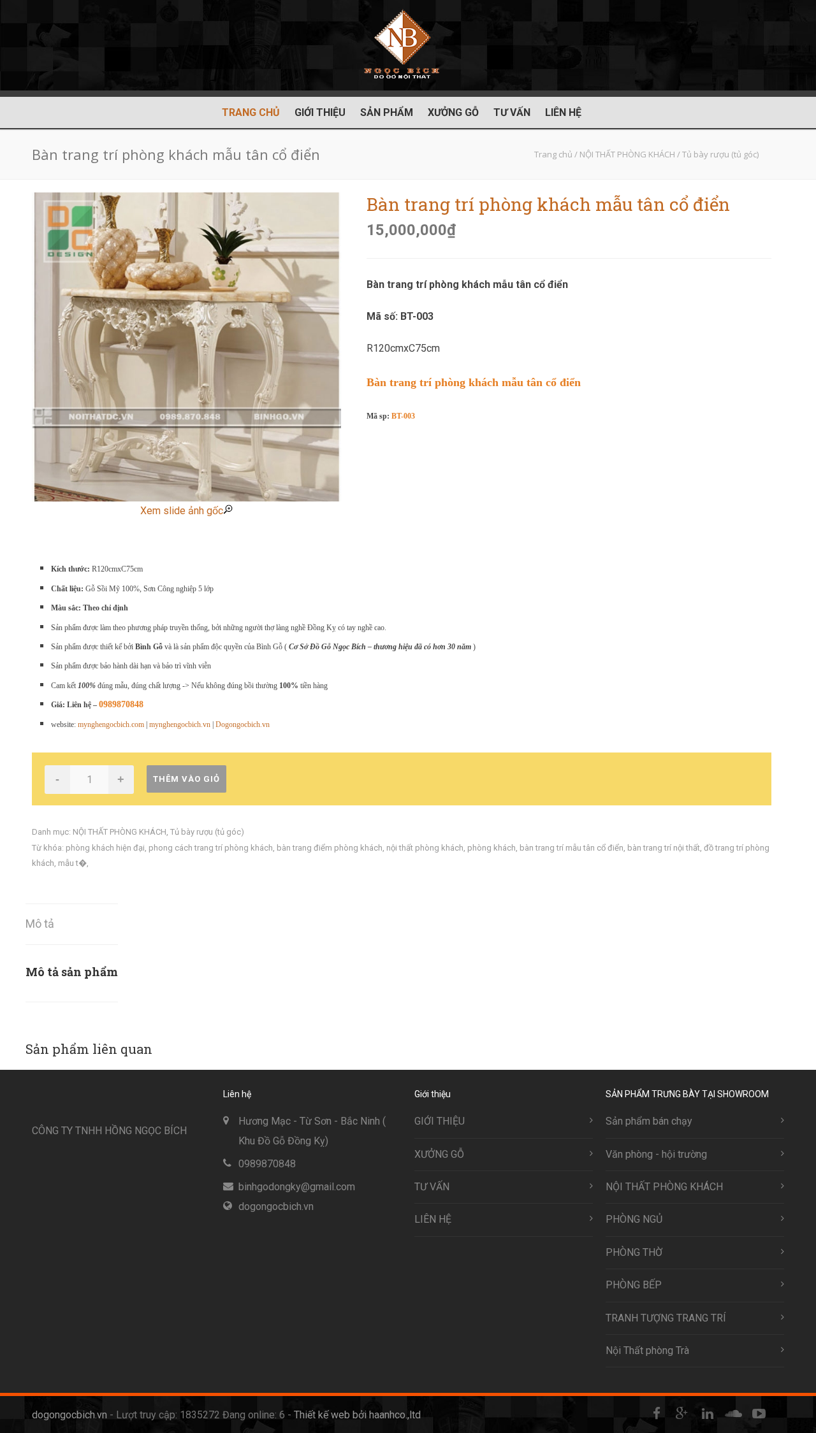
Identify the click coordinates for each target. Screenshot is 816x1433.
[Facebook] (656, 1414)
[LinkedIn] (707, 1414)
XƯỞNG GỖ (453, 112)
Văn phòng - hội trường (656, 1154)
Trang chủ (251, 112)
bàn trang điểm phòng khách (329, 848)
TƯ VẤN (511, 112)
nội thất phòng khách (424, 848)
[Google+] (682, 1414)
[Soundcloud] (733, 1414)
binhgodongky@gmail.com (296, 1187)
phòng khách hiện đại (105, 848)
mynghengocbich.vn (179, 724)
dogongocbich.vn (276, 1206)
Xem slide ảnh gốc (181, 511)
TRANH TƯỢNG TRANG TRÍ (666, 1318)
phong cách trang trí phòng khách (211, 848)
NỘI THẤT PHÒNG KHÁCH (119, 832)
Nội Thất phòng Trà (647, 1350)
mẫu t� (72, 863)
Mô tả (40, 923)
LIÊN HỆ (563, 112)
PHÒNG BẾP (634, 1285)
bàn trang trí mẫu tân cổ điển (571, 848)
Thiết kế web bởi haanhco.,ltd (357, 1415)
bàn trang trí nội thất (663, 848)
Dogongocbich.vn (242, 724)
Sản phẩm (386, 112)
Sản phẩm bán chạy (649, 1121)
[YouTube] (758, 1414)
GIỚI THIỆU (320, 112)
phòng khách (491, 848)
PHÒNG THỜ (634, 1252)
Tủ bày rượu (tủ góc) (207, 832)
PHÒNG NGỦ (634, 1219)
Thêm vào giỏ (186, 779)
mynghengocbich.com (111, 724)
